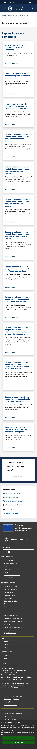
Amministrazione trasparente (13, 713)
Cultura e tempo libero (11, 589)
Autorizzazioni (8, 630)
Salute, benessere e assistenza (13, 627)
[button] (18, 746)
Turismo (6, 604)
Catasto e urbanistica (10, 601)
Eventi (6, 658)
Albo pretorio (8, 716)
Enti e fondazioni (9, 569)
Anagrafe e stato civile (11, 586)
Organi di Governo (9, 560)
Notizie (6, 642)
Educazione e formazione (11, 615)
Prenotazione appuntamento (13, 696)
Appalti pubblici (8, 598)
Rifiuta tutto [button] (18, 742)
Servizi (10, 15)
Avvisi (6, 647)
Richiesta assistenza (10, 705)
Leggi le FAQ (8, 702)
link (2, 734)
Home (4, 15)
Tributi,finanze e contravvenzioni (14, 621)
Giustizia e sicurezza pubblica (13, 618)
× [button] (35, 721)
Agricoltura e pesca (10, 633)
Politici (6, 572)
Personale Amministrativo (12, 575)
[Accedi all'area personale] (30, 2)
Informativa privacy (10, 719)
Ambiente (7, 624)
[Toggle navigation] (4, 8)
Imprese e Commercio (10, 595)
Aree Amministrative (10, 563)
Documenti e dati (9, 578)
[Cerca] (33, 8)
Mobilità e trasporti (10, 607)
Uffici (5, 566)
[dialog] (18, 734)
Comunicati (7, 644)
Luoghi (6, 655)
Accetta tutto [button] (18, 738)
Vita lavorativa (8, 592)
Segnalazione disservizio (11, 699)
